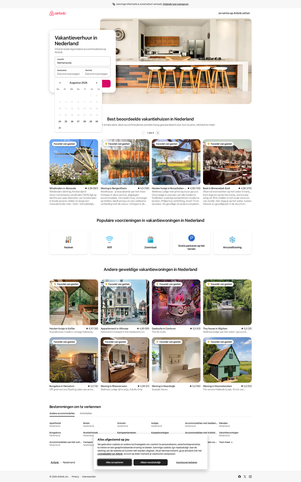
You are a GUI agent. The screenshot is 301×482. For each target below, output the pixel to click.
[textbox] (68, 74)
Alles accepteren (114, 462)
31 (60, 128)
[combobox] (82, 63)
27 (78, 121)
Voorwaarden (89, 476)
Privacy (75, 476)
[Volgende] (157, 132)
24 (59, 121)
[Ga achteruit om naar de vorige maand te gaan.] (60, 83)
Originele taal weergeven (176, 4)
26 (72, 121)
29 (90, 121)
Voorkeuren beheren (186, 462)
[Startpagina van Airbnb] (57, 13)
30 (96, 121)
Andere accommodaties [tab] (62, 413)
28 (84, 121)
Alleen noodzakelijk (150, 462)
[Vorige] (143, 132)
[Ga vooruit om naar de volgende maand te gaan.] (96, 83)
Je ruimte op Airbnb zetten (234, 13)
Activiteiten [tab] (86, 413)
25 (66, 121)
